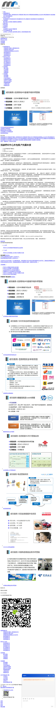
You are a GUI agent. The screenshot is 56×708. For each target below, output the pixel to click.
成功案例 (5, 26)
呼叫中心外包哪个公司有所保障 (11, 268)
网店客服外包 (47, 14)
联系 (2, 705)
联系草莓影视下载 (26, 31)
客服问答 (15, 29)
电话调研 (6, 76)
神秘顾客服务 (7, 82)
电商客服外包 (6, 13)
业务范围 (15, 31)
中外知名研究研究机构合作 (7, 127)
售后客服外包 (7, 53)
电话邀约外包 (20, 18)
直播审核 (19, 21)
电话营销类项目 (4, 133)
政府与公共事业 (8, 81)
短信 (2, 703)
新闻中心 (5, 27)
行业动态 (10, 29)
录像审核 (15, 21)
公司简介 (5, 31)
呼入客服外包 (27, 18)
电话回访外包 (13, 18)
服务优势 (5, 23)
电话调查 (6, 75)
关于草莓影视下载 (7, 30)
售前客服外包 (9, 16)
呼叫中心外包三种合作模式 (9, 274)
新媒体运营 (6, 85)
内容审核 (5, 20)
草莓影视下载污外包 (24, 14)
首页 (4, 11)
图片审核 (5, 21)
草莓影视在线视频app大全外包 (36, 14)
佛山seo (4, 686)
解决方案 (5, 24)
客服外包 (6, 141)
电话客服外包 (6, 18)
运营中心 (19, 31)
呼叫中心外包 (6, 17)
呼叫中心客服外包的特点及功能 (11, 267)
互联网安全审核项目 (5, 128)
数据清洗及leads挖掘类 (6, 130)
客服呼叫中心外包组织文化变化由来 (12, 271)
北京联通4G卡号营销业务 (7, 131)
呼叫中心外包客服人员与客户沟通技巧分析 (13, 272)
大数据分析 (6, 83)
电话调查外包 (40, 18)
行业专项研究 (7, 78)
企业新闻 (5, 29)
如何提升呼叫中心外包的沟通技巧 (11, 270)
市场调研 (3, 42)
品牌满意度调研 (8, 79)
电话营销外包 (34, 18)
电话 (2, 702)
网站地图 (3, 687)
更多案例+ (12, 276)
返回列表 (3, 241)
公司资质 (10, 31)
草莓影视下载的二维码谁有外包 (11, 14)
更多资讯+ (7, 255)
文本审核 (10, 21)
